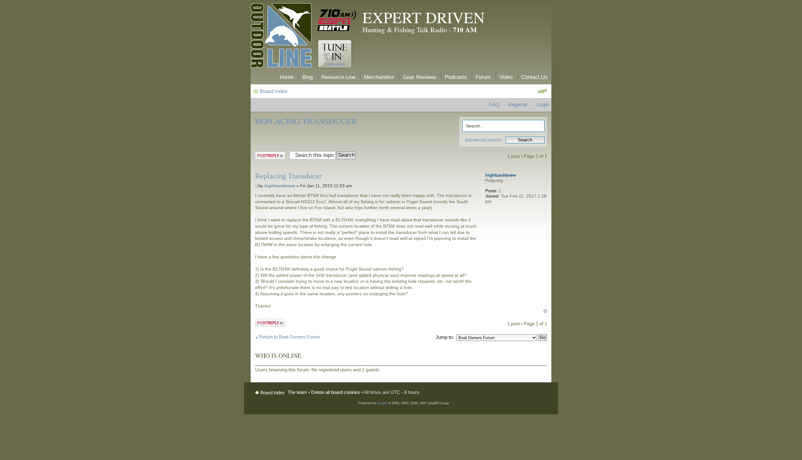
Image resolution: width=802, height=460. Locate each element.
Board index (274, 91)
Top (545, 311)
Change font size (542, 91)
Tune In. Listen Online (334, 54)
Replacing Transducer (306, 121)
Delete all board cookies (335, 392)
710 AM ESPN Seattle (337, 20)
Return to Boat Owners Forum (289, 336)
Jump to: (445, 337)
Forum (483, 77)
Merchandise (379, 77)
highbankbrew (279, 185)
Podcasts (456, 77)
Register (518, 105)
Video (506, 77)
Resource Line (338, 77)
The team (297, 392)
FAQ (494, 105)
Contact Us (534, 77)
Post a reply (267, 155)
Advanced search (483, 139)
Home (287, 77)
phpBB (382, 403)
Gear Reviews (419, 77)
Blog (307, 77)
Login (543, 105)
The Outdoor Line (281, 37)
